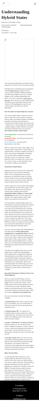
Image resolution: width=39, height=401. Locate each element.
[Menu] (35, 4)
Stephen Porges (14, 90)
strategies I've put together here (22, 292)
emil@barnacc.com (19, 399)
